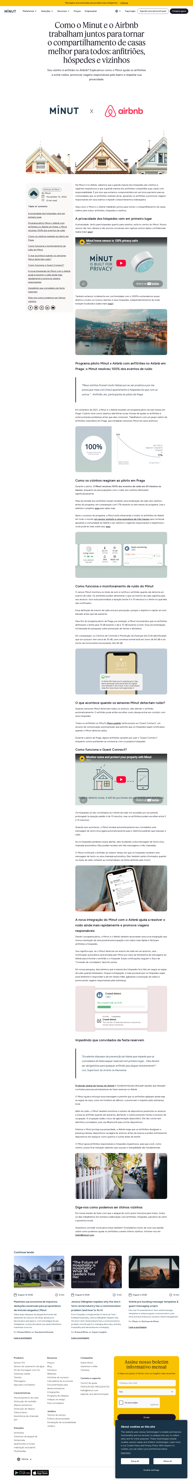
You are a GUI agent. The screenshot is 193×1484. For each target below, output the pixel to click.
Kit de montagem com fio (27, 1370)
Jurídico (51, 1411)
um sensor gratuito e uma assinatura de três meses (121, 519)
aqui (90, 231)
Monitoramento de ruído (26, 1397)
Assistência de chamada (26, 1416)
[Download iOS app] (40, 1473)
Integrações (53, 1392)
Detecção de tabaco (24, 1408)
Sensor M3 (19, 1362)
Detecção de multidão (25, 1401)
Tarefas (17, 1377)
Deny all (135, 1461)
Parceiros (52, 1370)
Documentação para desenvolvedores (57, 1386)
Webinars (51, 1373)
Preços (77, 11)
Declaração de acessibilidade (61, 1422)
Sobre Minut (87, 1362)
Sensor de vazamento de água (29, 1366)
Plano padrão (114, 723)
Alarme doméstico (23, 1405)
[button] (29, 11)
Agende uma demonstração (153, 11)
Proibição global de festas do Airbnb (94, 1085)
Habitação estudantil (24, 1447)
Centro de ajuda (89, 1383)
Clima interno (20, 1412)
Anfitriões (19, 1432)
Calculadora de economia (60, 1381)
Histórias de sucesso (58, 1377)
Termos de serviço (56, 1415)
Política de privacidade (58, 1418)
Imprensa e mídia (89, 1366)
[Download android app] (22, 1473)
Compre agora (179, 11)
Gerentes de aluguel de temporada (25, 1438)
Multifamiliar (20, 1451)
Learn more (126, 1453)
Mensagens (20, 1381)
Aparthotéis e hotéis (24, 1443)
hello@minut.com (84, 1235)
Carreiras (85, 1370)
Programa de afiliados (58, 1395)
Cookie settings (151, 1470)
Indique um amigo (56, 1399)
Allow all (167, 1461)
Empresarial (91, 11)
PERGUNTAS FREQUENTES (95, 1386)
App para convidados (24, 1384)
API (16, 1419)
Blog (49, 1366)
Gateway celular (22, 1373)
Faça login (130, 11)
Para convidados (55, 1403)
